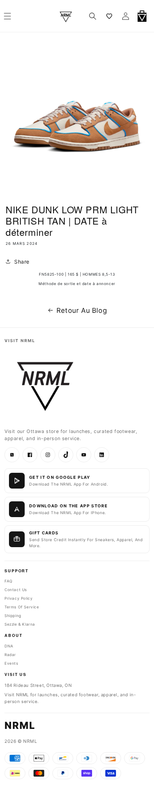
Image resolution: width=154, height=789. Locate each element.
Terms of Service (21, 607)
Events (11, 663)
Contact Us (15, 589)
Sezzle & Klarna (19, 624)
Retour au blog (81, 310)
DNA (8, 646)
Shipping (12, 615)
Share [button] (22, 261)
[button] (92, 16)
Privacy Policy (18, 598)
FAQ (8, 581)
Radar (10, 654)
